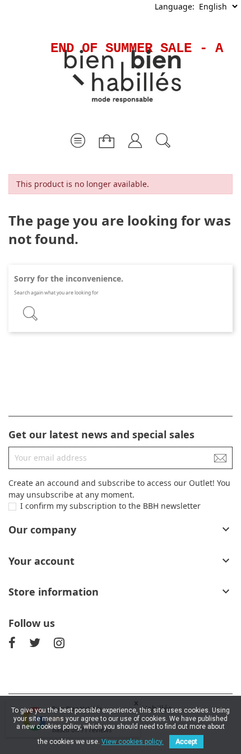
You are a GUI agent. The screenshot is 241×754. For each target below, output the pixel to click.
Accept (186, 742)
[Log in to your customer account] (135, 136)
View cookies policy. (132, 742)
